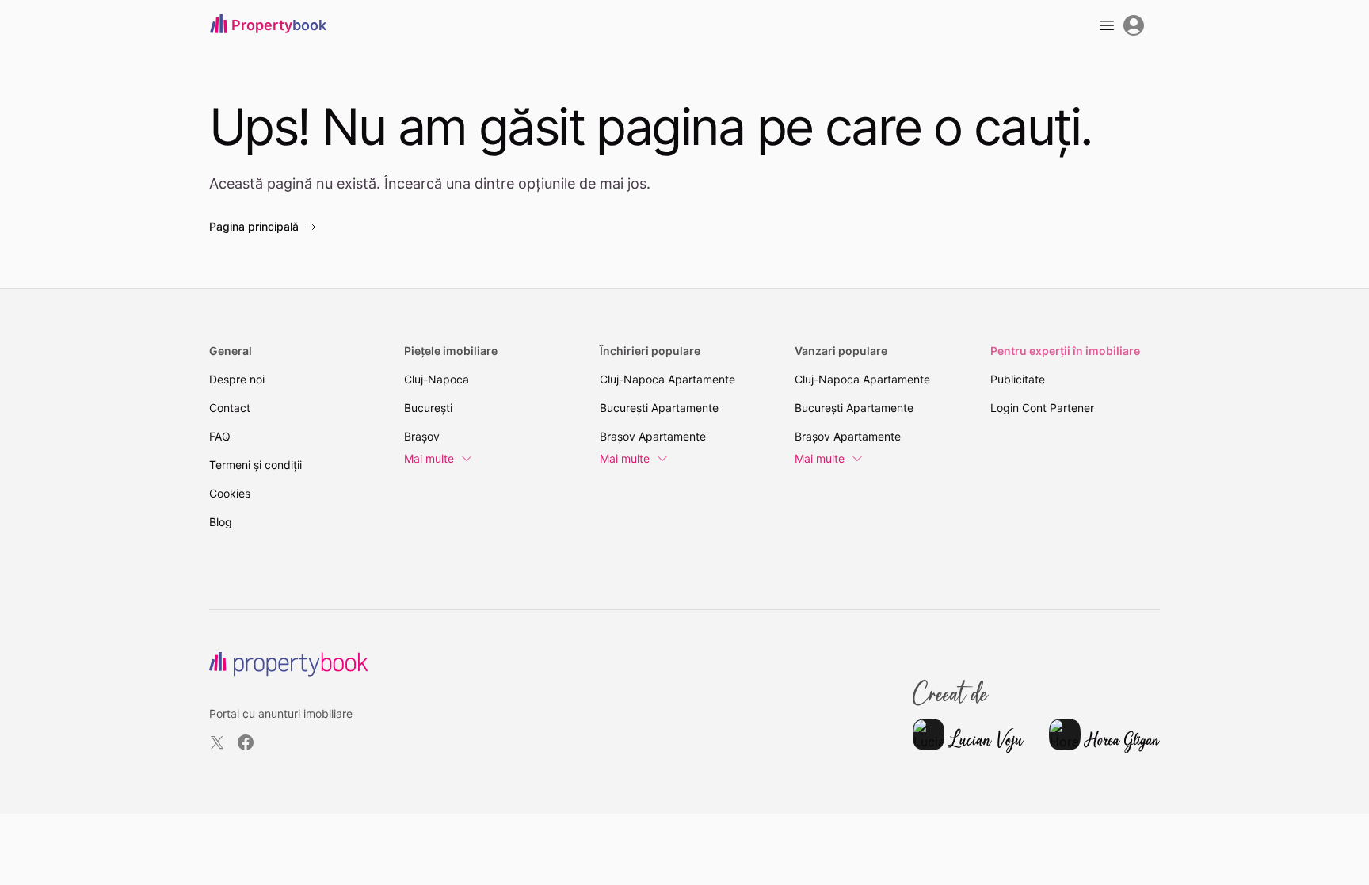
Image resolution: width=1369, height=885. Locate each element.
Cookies (229, 493)
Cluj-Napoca (436, 379)
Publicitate (1017, 379)
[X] (217, 742)
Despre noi (237, 379)
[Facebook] (246, 742)
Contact (229, 407)
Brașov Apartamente (653, 436)
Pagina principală (254, 226)
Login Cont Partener (1042, 407)
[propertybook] (288, 664)
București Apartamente (659, 407)
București (428, 407)
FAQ (220, 436)
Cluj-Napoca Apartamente (667, 379)
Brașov (422, 436)
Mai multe (429, 458)
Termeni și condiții (255, 464)
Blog (220, 521)
